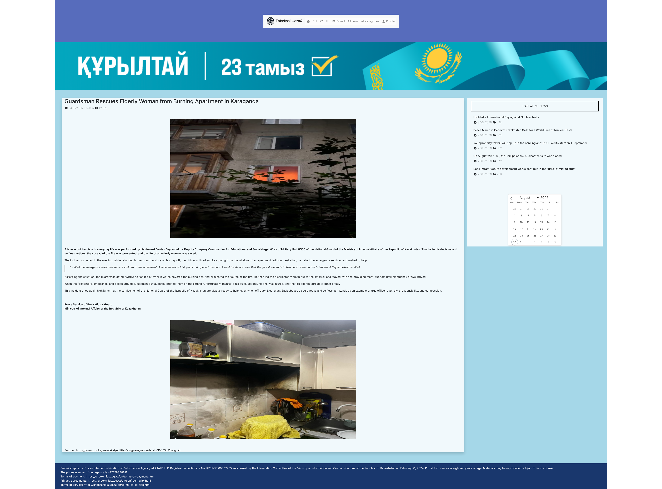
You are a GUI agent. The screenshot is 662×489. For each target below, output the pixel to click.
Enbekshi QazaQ (289, 21)
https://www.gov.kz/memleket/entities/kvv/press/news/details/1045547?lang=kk (128, 450)
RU (327, 21)
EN (315, 21)
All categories (370, 21)
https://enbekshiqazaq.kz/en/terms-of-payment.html (120, 476)
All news (353, 21)
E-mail (340, 21)
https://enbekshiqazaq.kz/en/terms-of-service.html (117, 484)
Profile (390, 21)
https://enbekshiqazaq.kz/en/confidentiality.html (119, 480)
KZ (321, 21)
